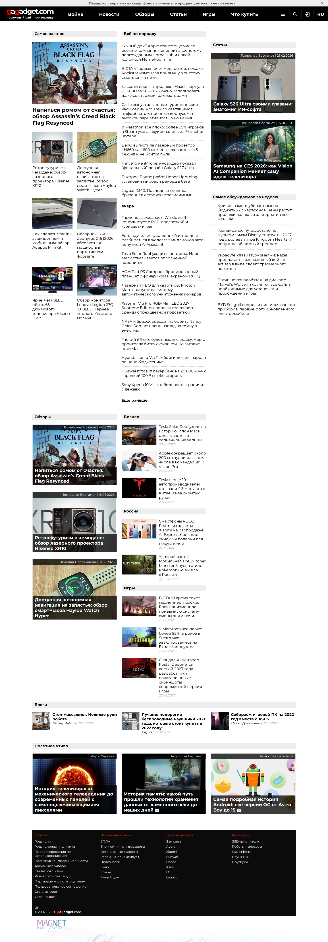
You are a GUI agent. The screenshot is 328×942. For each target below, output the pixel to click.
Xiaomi (171, 852)
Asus (170, 867)
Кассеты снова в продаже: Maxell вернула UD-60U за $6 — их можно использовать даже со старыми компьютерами (163, 91)
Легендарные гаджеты (119, 852)
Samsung (173, 841)
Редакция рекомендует (119, 857)
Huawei (172, 857)
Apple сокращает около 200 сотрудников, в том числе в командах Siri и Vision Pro (182, 460)
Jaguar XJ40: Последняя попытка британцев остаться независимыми (157, 192)
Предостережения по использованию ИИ (53, 854)
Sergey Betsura (64, 723)
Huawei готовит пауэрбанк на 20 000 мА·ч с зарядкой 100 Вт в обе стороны (164, 373)
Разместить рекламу (52, 876)
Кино (104, 867)
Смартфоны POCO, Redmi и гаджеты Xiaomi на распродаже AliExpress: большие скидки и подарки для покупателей (181, 532)
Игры (209, 14)
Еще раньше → (137, 400)
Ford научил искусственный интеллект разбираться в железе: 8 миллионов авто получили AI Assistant (162, 240)
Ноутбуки (240, 862)
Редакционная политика (55, 847)
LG (168, 872)
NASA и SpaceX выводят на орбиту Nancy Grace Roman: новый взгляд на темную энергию (161, 326)
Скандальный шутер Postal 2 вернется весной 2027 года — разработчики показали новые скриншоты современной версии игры (180, 675)
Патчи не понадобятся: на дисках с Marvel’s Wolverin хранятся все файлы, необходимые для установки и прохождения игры (255, 286)
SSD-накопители (245, 841)
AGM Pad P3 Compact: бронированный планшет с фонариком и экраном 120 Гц (161, 273)
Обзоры (144, 14)
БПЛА (105, 841)
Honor (171, 862)
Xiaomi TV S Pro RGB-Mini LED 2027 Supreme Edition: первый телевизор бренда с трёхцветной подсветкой (157, 307)
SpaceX (106, 872)
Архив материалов (50, 866)
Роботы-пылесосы (247, 847)
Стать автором (46, 892)
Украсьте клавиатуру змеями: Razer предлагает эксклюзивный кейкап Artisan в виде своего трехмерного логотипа (253, 262)
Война (75, 14)
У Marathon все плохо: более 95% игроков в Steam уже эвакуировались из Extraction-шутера (164, 131)
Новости (109, 14)
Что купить (244, 14)
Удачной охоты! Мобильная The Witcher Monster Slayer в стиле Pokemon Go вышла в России (182, 565)
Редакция (43, 841)
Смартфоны (241, 852)
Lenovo (172, 877)
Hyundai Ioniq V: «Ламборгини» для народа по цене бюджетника (164, 359)
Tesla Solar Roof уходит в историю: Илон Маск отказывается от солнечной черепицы (160, 258)
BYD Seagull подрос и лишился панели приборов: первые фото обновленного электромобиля (256, 309)
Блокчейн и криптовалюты (122, 847)
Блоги (41, 704)
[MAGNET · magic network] (52, 925)
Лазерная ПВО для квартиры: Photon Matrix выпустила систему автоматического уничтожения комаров (161, 289)
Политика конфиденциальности (61, 861)
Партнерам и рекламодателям (60, 881)
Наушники (240, 857)
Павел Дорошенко (246, 723)
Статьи (178, 14)
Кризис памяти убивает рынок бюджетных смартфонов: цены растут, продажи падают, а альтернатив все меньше (255, 212)
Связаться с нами (49, 871)
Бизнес (131, 417)
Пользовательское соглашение (61, 886)
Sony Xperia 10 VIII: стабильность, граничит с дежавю (163, 386)
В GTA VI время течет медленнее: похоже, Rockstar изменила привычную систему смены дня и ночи (163, 73)
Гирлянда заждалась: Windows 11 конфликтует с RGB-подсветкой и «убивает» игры (155, 222)
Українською (45, 897)
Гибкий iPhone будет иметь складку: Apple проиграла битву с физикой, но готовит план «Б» (163, 344)
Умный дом (109, 877)
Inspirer (148, 732)
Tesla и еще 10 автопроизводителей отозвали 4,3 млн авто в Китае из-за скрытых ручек (182, 488)
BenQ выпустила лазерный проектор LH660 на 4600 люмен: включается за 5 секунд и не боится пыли (160, 149)
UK (37, 908)
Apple (170, 847)
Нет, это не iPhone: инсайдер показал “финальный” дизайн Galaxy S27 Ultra (159, 165)
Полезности (110, 862)
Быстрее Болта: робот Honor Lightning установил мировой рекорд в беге (159, 179)
